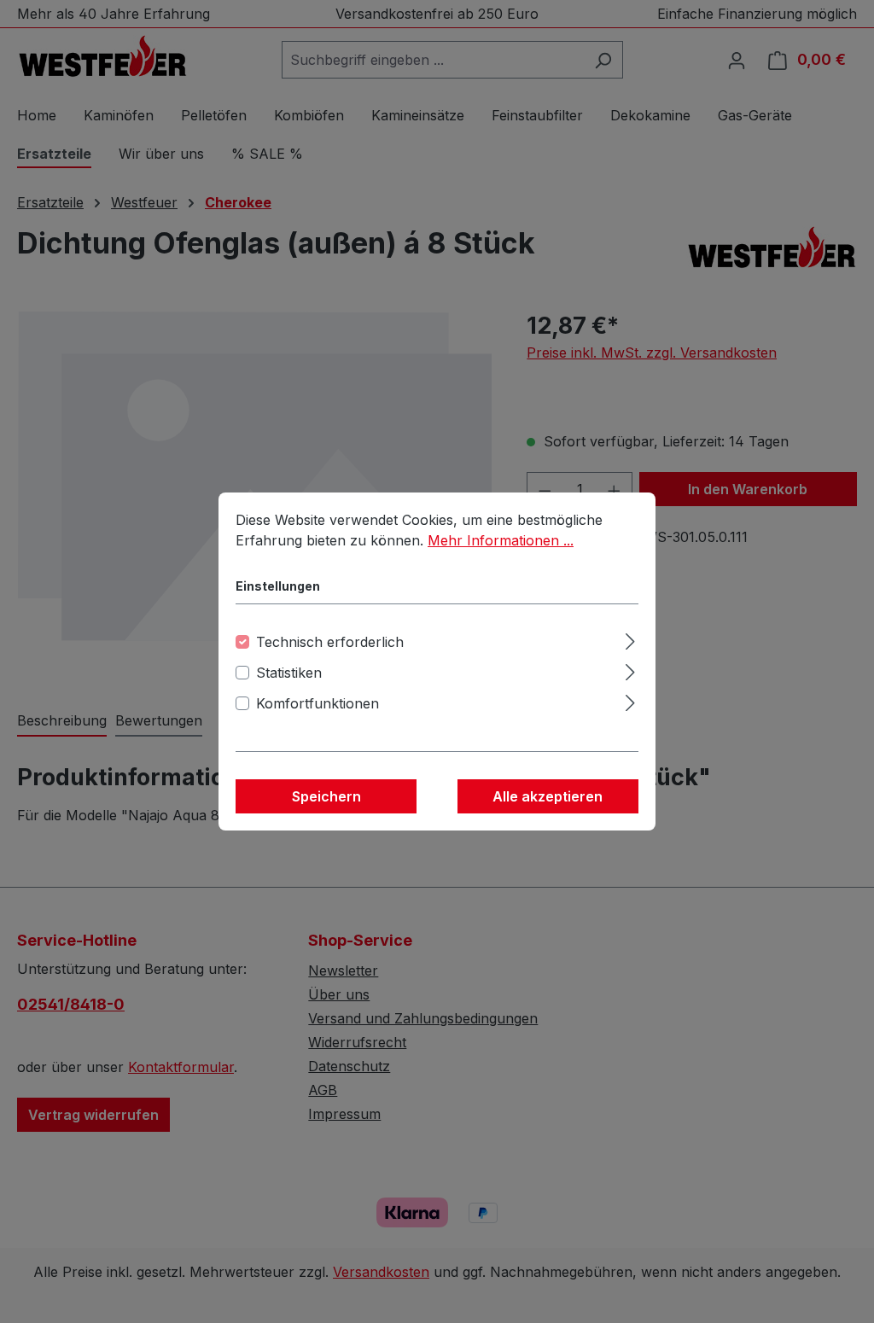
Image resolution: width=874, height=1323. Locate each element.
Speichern (326, 796)
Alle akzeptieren (547, 796)
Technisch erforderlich (330, 641)
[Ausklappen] (630, 639)
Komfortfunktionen (317, 703)
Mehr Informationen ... (501, 540)
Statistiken (289, 672)
